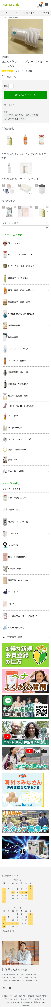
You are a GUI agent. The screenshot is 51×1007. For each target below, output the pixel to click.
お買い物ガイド (27, 13)
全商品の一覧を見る (14, 115)
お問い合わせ (43, 13)
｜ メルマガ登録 (26, 999)
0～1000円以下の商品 (15, 119)
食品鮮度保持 (13, 17)
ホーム (4, 17)
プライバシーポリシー (12, 999)
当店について (7, 996)
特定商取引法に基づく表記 (37, 996)
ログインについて (9, 13)
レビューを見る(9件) (23, 71)
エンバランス (32, 115)
